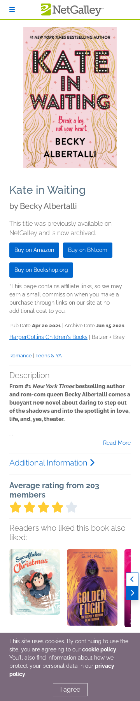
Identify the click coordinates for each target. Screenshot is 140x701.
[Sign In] (12, 9)
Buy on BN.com (87, 250)
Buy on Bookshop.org (41, 270)
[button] (34, 590)
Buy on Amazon (34, 250)
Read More (117, 443)
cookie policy (99, 649)
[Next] (132, 593)
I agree (70, 689)
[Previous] (132, 579)
